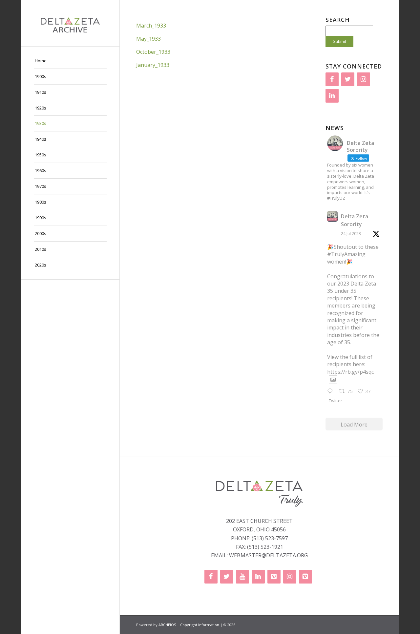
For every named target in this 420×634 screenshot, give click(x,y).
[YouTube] (242, 577)
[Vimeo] (305, 577)
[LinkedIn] (332, 96)
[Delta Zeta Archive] (70, 23)
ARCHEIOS (167, 624)
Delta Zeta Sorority (354, 220)
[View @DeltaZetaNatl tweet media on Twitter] (333, 379)
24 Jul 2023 (351, 233)
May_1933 (148, 38)
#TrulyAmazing (346, 254)
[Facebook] (332, 79)
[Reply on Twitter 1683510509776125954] (332, 391)
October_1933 (153, 51)
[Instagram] (363, 79)
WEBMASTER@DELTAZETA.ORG (268, 555)
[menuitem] (70, 61)
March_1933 (151, 25)
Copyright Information (199, 624)
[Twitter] (347, 79)
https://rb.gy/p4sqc (350, 371)
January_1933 (152, 65)
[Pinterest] (274, 577)
